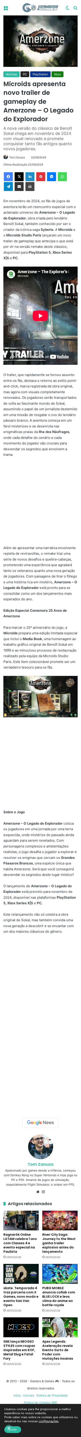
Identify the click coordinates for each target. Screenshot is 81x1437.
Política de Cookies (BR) (40, 1402)
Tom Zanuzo (17, 157)
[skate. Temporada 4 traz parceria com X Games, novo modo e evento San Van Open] (21, 1274)
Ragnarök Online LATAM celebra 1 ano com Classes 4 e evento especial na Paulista (20, 1243)
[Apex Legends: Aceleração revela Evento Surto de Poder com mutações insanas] (60, 1327)
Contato (28, 1395)
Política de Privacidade (52, 1395)
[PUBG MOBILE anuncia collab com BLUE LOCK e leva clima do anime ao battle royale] (60, 1274)
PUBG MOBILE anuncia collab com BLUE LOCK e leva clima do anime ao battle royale (58, 1296)
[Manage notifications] (8, 1428)
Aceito (13, 1429)
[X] (19, 176)
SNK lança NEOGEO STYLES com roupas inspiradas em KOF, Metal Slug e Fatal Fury (19, 1350)
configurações (48, 1421)
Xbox (57, 74)
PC (25, 74)
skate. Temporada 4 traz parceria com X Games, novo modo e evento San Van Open (20, 1296)
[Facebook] (8, 176)
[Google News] (40, 1123)
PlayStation (40, 74)
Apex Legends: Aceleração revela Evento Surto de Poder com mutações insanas (57, 1350)
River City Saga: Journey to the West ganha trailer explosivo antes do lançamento (59, 1243)
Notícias (11, 74)
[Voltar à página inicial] (40, 7)
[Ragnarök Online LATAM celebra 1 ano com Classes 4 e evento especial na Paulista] (21, 1221)
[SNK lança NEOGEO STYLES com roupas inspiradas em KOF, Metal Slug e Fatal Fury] (21, 1327)
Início (17, 1395)
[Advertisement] (40, 503)
